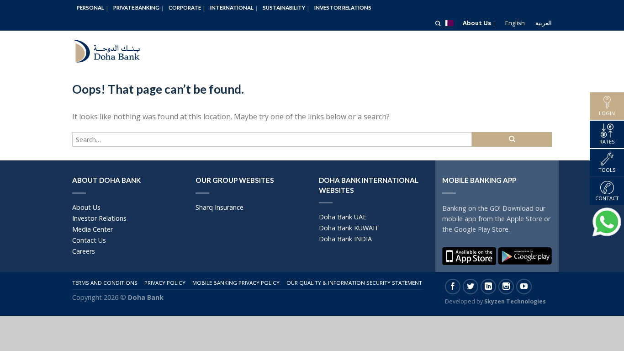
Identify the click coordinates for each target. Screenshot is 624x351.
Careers (83, 251)
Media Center (92, 229)
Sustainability (284, 8)
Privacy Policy (164, 282)
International (232, 8)
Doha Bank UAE (342, 217)
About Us (477, 23)
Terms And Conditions (104, 282)
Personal (90, 8)
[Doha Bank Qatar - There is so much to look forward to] (113, 49)
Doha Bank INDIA (345, 238)
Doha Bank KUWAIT (349, 227)
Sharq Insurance (219, 207)
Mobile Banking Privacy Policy (236, 282)
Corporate (185, 8)
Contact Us (89, 240)
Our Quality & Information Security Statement (354, 282)
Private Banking (136, 8)
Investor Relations (342, 8)
